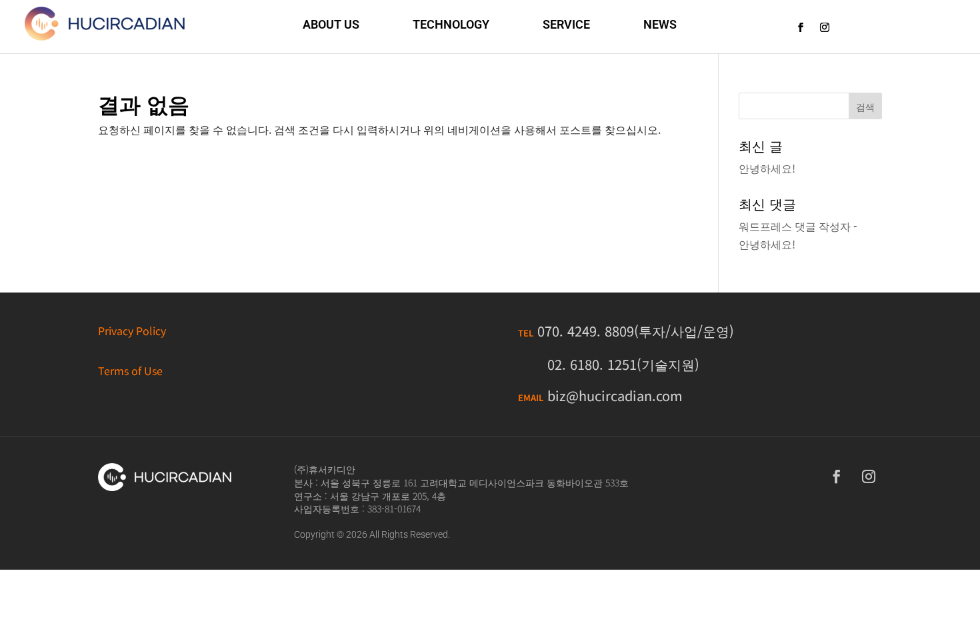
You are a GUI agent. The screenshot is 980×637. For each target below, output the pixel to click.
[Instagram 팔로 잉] (824, 27)
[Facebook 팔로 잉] (800, 27)
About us (331, 24)
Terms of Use (130, 370)
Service (566, 24)
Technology (451, 24)
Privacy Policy (132, 330)
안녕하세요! (767, 168)
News (660, 24)
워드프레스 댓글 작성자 (795, 226)
